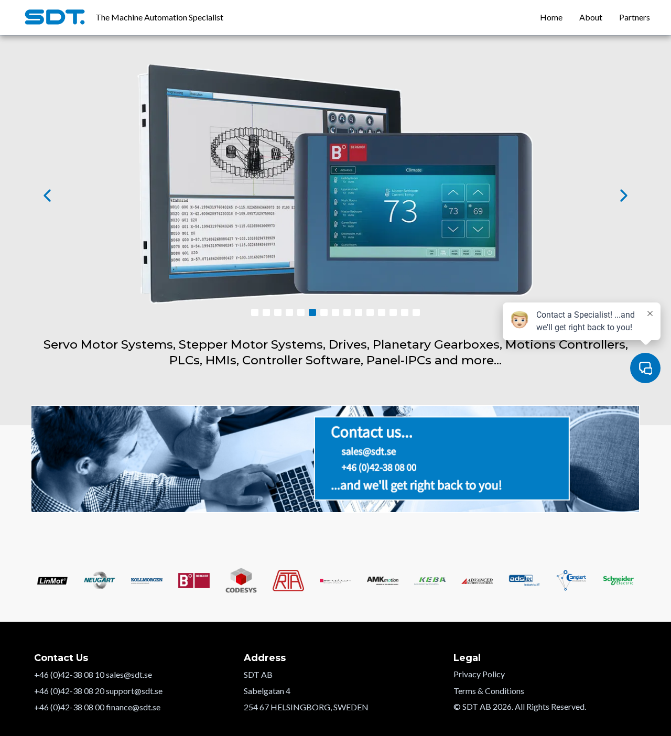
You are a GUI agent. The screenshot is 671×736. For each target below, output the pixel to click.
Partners (634, 17)
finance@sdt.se (133, 707)
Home (551, 17)
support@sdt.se (134, 691)
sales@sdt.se (129, 674)
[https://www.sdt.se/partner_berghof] (335, 195)
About (590, 17)
